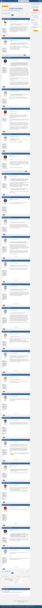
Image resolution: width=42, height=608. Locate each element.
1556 (5, 118)
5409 (5, 67)
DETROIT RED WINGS (16, 9)
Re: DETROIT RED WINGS (7, 38)
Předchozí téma (6, 576)
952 (5, 514)
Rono (5, 63)
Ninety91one (5, 159)
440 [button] (16, 13)
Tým (8, 606)
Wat (4, 179)
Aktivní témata (5, 6)
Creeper (5, 43)
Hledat (27, 13)
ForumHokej (36, 17)
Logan (5, 510)
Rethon (5, 24)
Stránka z (18, 11)
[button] (12, 13)
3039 (5, 246)
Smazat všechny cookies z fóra (19, 606)
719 (5, 28)
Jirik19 (5, 423)
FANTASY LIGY (36, 24)
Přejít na (28, 586)
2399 (5, 99)
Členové (12, 606)
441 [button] (18, 13)
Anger (5, 114)
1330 (5, 427)
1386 (5, 163)
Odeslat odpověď (6, 13)
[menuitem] (15, 1)
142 (5, 183)
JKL (4, 242)
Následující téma (25, 576)
